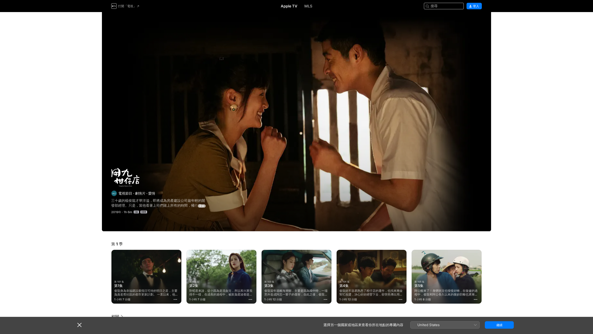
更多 (201, 206)
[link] (117, 316)
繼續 (499, 325)
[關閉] (79, 325)
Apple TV (289, 6)
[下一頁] (486, 276)
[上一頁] (106, 276)
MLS (308, 6)
